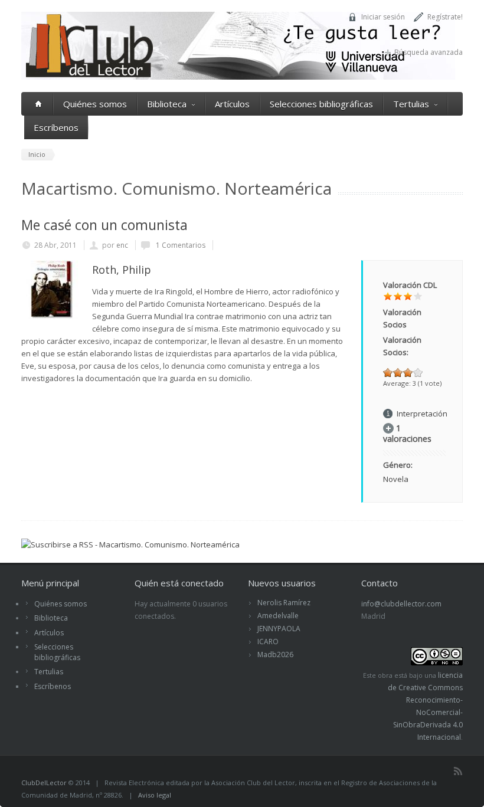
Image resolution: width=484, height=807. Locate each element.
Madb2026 (275, 654)
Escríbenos (56, 127)
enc (122, 245)
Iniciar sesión (383, 17)
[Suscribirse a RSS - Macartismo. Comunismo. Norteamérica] (130, 544)
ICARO (268, 642)
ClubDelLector (44, 782)
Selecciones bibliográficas (321, 104)
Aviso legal (154, 794)
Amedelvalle (278, 616)
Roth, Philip (121, 270)
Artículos (232, 104)
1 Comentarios (179, 245)
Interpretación (422, 413)
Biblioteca (167, 104)
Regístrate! (445, 17)
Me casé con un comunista (104, 224)
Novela (395, 479)
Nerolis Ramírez (283, 603)
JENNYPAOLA (278, 629)
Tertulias (411, 104)
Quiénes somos (95, 104)
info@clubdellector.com (401, 604)
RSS (458, 771)
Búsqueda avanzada (428, 52)
